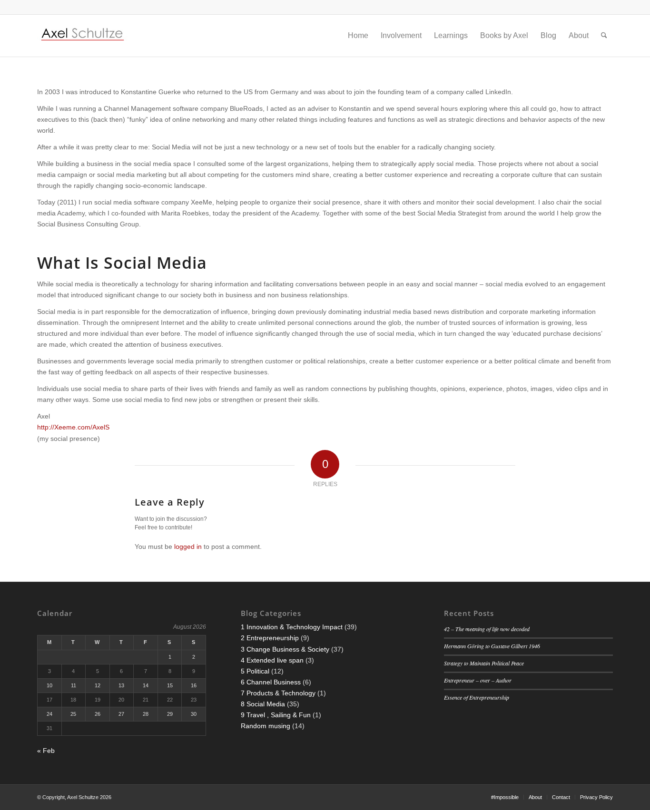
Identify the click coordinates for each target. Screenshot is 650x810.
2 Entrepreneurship (270, 638)
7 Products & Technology (278, 693)
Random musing (265, 726)
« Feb (46, 750)
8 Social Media (263, 704)
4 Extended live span (272, 660)
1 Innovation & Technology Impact (292, 627)
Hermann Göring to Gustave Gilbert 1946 (492, 646)
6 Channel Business (271, 682)
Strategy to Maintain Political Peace (484, 663)
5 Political (255, 671)
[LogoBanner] (82, 36)
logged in (188, 546)
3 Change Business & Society (285, 649)
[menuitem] (358, 36)
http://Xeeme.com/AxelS (73, 427)
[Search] (604, 36)
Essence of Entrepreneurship (476, 697)
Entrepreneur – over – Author (478, 680)
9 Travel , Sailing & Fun (276, 715)
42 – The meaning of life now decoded (487, 629)
